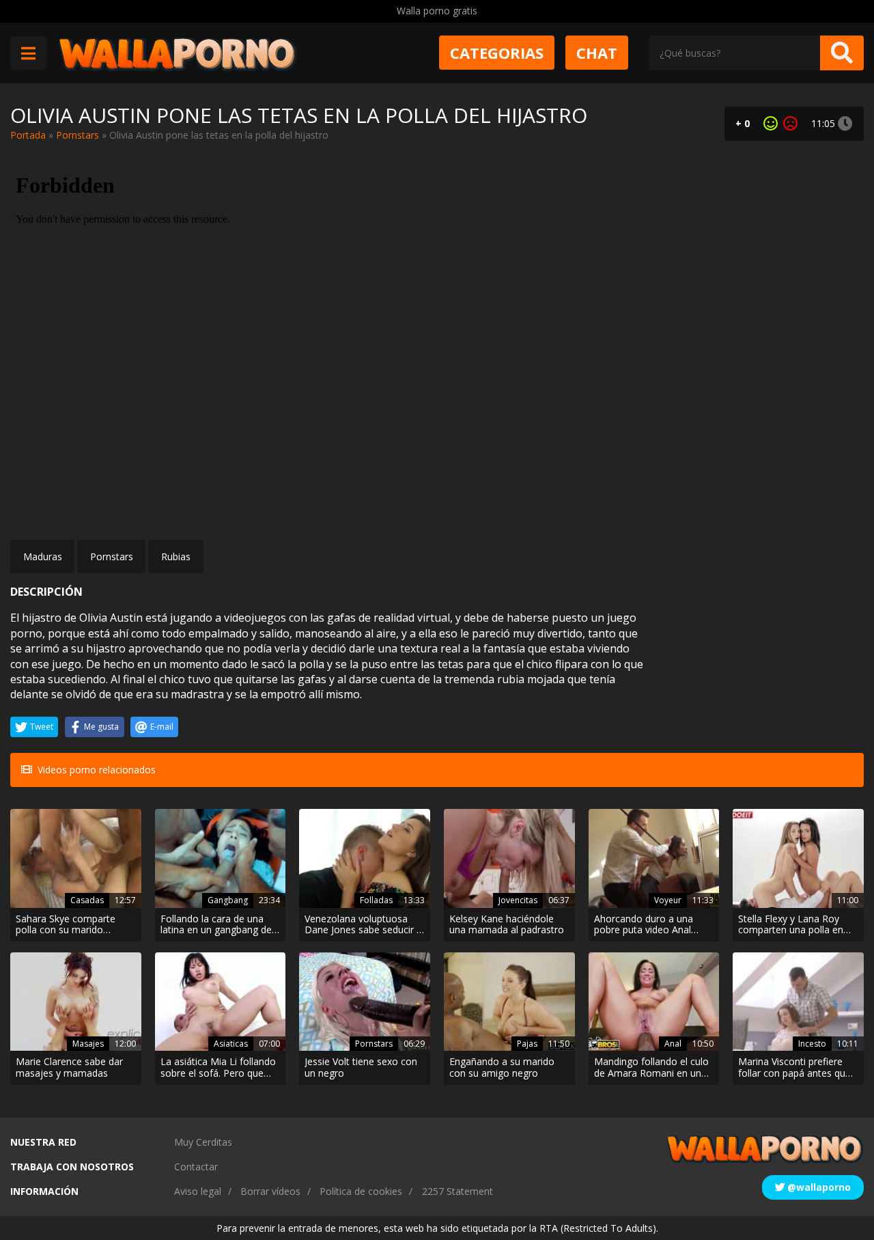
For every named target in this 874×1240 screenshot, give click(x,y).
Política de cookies (361, 1191)
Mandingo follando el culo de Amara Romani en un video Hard (651, 1067)
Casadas (87, 900)
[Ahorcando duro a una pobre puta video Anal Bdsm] (654, 858)
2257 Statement (457, 1191)
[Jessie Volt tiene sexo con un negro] (364, 1001)
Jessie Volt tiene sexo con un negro (361, 1067)
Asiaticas (231, 1043)
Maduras (42, 556)
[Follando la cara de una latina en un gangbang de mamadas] (220, 858)
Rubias (176, 556)
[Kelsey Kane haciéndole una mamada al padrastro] (509, 858)
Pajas (527, 1043)
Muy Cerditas (203, 1141)
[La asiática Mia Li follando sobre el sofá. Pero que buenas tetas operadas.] (220, 1001)
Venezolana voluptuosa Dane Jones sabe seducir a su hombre (363, 925)
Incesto (812, 1043)
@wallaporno (818, 1187)
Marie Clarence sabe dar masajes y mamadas (69, 1067)
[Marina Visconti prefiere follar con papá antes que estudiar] (798, 1001)
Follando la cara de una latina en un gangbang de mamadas (216, 925)
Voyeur (667, 900)
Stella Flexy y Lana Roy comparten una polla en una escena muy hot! (790, 925)
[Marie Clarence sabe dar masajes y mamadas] (75, 1001)
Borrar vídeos (270, 1191)
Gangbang (228, 900)
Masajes (88, 1043)
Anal (672, 1043)
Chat (596, 52)
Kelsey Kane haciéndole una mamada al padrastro (506, 925)
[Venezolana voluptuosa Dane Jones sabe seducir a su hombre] (364, 858)
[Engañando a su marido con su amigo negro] (509, 1001)
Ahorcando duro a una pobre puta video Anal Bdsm (643, 925)
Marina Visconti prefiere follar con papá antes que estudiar (794, 1067)
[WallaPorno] (177, 52)
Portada (28, 134)
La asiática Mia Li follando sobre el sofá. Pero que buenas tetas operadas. (218, 1067)
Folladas (376, 900)
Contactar (196, 1166)
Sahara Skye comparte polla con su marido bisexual (65, 925)
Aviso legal (197, 1191)
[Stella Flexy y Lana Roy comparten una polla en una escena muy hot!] (798, 858)
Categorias (497, 52)
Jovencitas (517, 900)
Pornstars (77, 134)
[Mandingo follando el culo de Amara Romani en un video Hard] (654, 1001)
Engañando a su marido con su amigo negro (501, 1067)
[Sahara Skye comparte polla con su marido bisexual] (75, 858)
